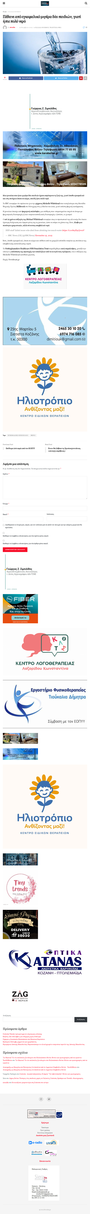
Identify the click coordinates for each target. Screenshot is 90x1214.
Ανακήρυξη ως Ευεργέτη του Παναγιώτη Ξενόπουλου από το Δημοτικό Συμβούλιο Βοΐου (34, 1070)
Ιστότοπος (50, 514)
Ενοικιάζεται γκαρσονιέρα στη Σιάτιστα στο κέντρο (30, 1083)
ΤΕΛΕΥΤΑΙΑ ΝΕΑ (55, 28)
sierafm (12, 28)
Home (5, 12)
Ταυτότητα (45, 1128)
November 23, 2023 (43, 235)
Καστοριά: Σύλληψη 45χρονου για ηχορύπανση (19, 1042)
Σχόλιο (6, 474)
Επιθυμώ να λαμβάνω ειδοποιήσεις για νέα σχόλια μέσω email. (26, 536)
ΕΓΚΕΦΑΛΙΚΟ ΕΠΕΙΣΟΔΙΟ (18, 435)
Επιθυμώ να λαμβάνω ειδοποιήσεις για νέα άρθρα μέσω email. (25, 544)
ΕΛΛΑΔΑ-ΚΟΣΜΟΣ (14, 12)
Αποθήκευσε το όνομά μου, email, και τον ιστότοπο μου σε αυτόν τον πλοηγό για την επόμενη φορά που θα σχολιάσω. (43, 526)
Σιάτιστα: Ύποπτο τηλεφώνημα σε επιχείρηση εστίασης (22, 1034)
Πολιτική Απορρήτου (45, 1133)
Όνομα (6, 504)
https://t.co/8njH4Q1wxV (73, 230)
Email (6, 514)
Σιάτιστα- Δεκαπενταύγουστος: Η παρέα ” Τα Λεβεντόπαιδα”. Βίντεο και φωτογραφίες (50, 1074)
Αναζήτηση (7, 1016)
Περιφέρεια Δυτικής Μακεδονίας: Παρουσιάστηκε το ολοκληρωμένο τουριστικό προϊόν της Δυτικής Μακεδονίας (44, 1044)
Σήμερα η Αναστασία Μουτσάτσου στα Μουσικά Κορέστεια (24, 1039)
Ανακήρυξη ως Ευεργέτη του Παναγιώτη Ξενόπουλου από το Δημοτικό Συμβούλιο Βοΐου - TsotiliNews (40, 1067)
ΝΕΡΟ (33, 435)
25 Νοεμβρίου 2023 (26, 28)
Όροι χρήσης (45, 1130)
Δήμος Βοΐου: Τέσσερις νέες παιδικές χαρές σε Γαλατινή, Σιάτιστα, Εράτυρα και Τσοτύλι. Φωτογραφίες (46, 1078)
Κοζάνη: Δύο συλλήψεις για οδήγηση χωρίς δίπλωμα (22, 1037)
